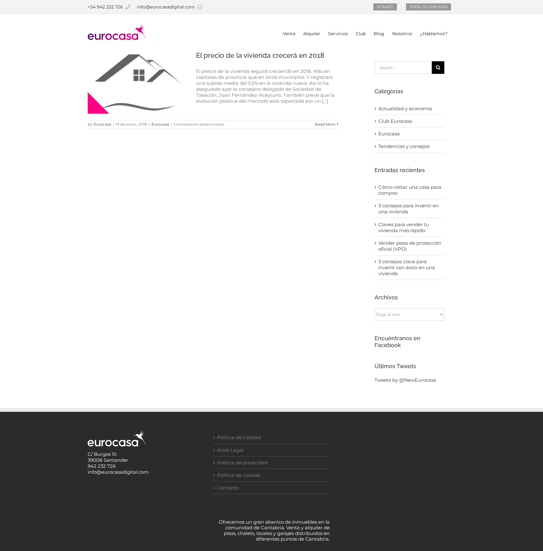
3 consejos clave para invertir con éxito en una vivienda (406, 267)
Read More (325, 124)
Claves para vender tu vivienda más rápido (403, 227)
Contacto (228, 488)
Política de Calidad (239, 437)
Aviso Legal (230, 450)
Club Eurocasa (395, 121)
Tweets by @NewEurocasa (405, 380)
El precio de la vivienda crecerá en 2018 (260, 55)
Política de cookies (238, 475)
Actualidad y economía (405, 109)
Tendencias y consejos (404, 146)
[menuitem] (385, 7)
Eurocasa (102, 124)
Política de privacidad (242, 463)
